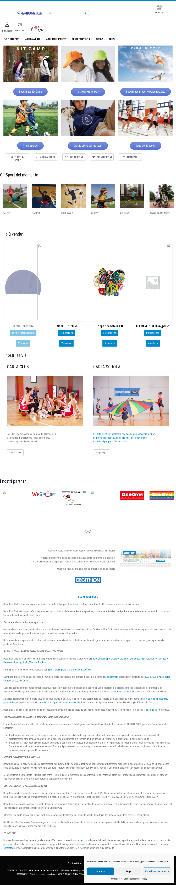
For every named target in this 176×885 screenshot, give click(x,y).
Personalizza (23, 332)
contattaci (8, 848)
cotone (151, 698)
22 (16, 680)
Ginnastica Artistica (139, 658)
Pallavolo (8, 662)
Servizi (112, 39)
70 (24, 680)
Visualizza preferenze (157, 871)
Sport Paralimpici (56, 669)
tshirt (142, 698)
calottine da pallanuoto (122, 691)
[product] (23, 282)
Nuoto (153, 658)
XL (160, 676)
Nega (128, 871)
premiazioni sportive (81, 669)
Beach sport (105, 658)
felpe (12, 702)
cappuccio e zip (72, 702)
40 (19, 680)
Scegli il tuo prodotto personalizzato (145, 91)
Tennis (32, 662)
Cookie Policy (116, 879)
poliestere (162, 698)
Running (17, 662)
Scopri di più (15, 452)
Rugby (25, 662)
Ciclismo (124, 658)
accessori (82, 840)
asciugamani (111, 676)
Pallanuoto (163, 658)
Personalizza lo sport (87, 92)
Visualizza (23, 343)
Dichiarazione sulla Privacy (135, 879)
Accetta (100, 871)
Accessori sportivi (56, 39)
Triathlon (42, 662)
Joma (151, 709)
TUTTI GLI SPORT (11, 39)
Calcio (115, 658)
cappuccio (57, 702)
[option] (17, 158)
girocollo (42, 702)
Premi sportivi (30, 145)
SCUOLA (99, 39)
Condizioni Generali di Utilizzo (81, 863)
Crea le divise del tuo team (88, 145)
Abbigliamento (33, 39)
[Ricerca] (85, 13)
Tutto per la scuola (146, 145)
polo (5, 702)
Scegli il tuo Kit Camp (30, 91)
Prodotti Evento (81, 39)
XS (147, 676)
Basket (94, 658)
